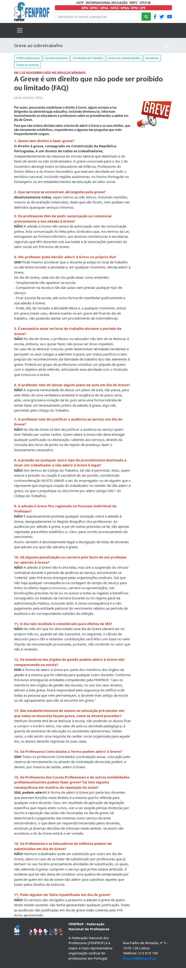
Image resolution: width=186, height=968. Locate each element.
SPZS (114, 7)
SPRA (124, 7)
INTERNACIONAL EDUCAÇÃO (106, 3)
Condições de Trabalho (88, 58)
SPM (134, 7)
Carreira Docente (56, 58)
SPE (143, 7)
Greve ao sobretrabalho (38, 45)
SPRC (94, 7)
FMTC (133, 3)
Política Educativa (28, 58)
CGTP (80, 3)
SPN (84, 7)
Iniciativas (152, 58)
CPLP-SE (145, 3)
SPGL (104, 7)
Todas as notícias (27, 65)
